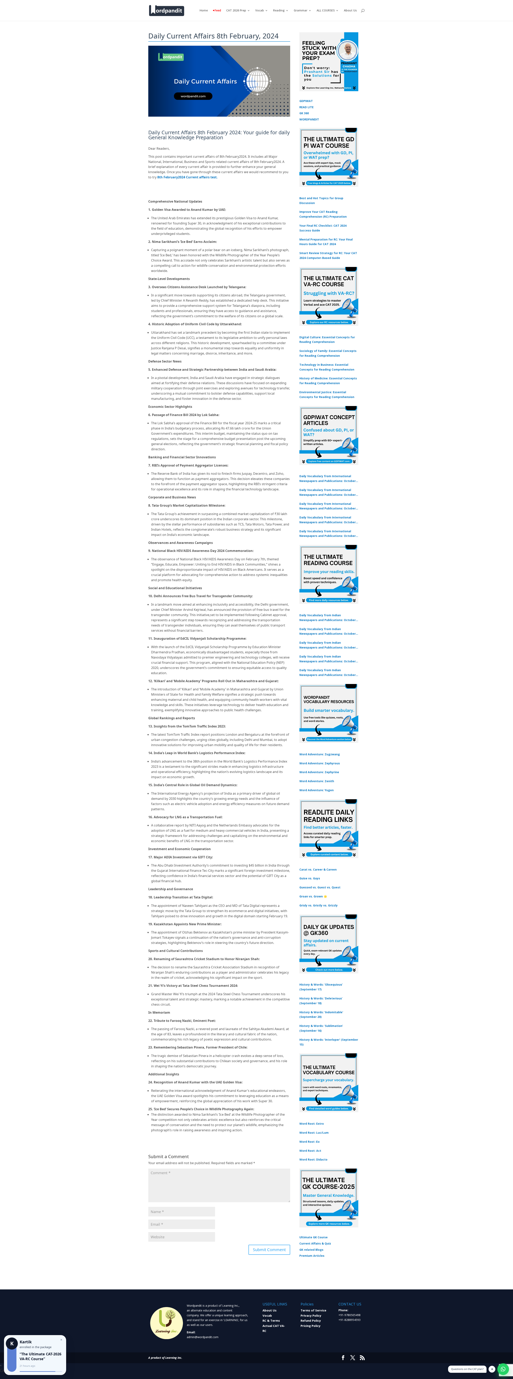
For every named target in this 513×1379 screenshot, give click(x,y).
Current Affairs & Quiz (315, 1243)
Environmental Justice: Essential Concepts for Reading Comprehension (326, 394)
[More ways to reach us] (492, 1369)
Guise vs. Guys (309, 878)
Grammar (300, 10)
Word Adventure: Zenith (316, 781)
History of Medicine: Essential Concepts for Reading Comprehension (328, 380)
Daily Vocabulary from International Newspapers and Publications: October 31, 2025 (327, 478)
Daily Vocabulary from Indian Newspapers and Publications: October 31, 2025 (327, 617)
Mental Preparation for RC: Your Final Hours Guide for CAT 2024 (326, 241)
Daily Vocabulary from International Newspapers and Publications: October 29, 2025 (327, 533)
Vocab (259, 10)
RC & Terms (271, 1320)
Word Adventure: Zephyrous (319, 763)
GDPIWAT (306, 101)
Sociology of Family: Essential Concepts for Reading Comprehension (327, 353)
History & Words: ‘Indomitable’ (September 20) (321, 1014)
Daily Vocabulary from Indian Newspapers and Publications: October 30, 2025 (327, 631)
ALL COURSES (326, 10)
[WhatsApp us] (503, 1369)
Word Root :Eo (309, 1142)
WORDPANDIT (309, 119)
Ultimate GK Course (313, 1237)
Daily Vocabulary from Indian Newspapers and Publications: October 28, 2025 (327, 645)
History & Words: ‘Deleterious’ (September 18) (320, 1000)
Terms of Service (313, 1310)
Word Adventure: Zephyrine (319, 772)
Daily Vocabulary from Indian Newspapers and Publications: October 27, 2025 (327, 659)
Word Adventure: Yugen (316, 790)
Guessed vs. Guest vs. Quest (319, 887)
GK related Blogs (311, 1250)
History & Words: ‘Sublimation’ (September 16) (321, 1028)
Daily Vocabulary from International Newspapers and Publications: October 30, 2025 (327, 492)
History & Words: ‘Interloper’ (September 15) (328, 1042)
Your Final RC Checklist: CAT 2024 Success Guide (322, 228)
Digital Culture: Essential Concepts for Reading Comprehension (327, 339)
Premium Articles (311, 1256)
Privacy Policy (311, 1315)
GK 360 (304, 113)
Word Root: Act (310, 1151)
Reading (279, 10)
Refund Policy (311, 1320)
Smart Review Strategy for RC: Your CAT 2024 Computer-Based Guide (328, 255)
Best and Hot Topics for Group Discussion (321, 200)
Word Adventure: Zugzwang (319, 754)
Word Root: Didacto (313, 1159)
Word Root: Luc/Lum (314, 1133)
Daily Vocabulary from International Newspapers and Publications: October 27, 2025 (327, 520)
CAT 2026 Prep (236, 10)
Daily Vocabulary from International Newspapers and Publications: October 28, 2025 (327, 506)
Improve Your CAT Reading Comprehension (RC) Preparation (323, 214)
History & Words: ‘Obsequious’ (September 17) (321, 987)
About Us (350, 10)
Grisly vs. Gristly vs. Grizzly (318, 905)
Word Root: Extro (311, 1123)
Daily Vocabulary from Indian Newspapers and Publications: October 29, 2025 (327, 672)
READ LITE (306, 107)
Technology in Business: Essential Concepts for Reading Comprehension (326, 367)
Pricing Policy (310, 1326)
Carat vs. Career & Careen (318, 869)
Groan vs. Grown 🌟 (313, 896)
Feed (218, 10)
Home (204, 10)
